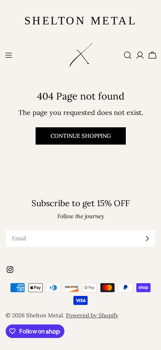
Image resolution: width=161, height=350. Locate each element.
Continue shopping (81, 135)
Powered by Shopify (92, 315)
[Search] (127, 55)
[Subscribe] (147, 238)
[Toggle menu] (8, 55)
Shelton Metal (44, 315)
